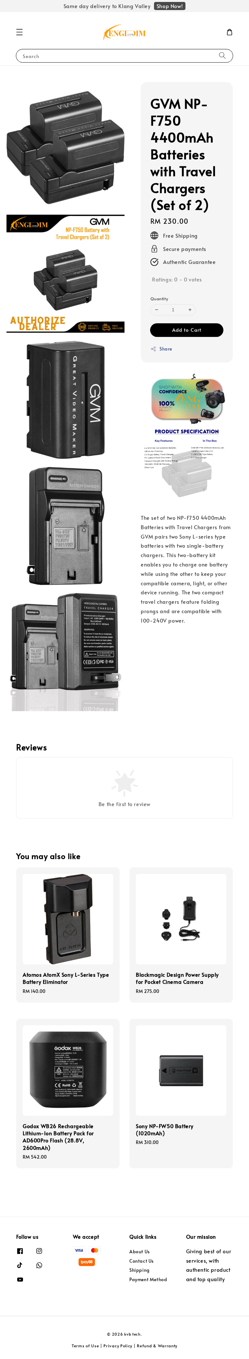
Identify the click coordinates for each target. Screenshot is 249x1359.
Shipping (139, 1270)
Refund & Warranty (157, 1346)
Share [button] (166, 349)
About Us (139, 1252)
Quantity (159, 299)
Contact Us (141, 1261)
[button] (19, 32)
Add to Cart (186, 329)
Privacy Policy (117, 1346)
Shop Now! (170, 5)
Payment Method (148, 1279)
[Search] (222, 55)
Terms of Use (85, 1346)
